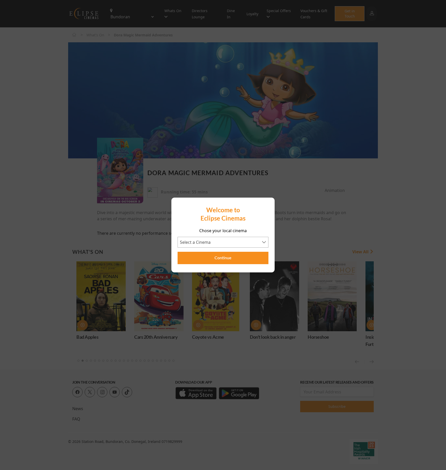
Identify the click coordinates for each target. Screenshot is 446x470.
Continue (223, 258)
